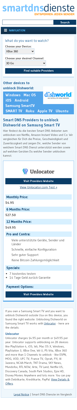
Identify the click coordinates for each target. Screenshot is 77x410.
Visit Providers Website (39, 181)
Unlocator (50, 323)
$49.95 (18, 224)
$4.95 (16, 200)
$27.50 (17, 212)
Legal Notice (21, 394)
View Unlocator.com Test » (38, 187)
